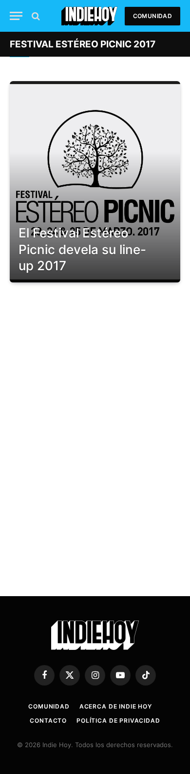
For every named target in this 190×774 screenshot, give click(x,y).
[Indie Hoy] (89, 16)
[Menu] (16, 16)
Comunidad (152, 16)
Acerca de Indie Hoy (115, 706)
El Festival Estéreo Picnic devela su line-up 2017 (82, 249)
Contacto (48, 720)
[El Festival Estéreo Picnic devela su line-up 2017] (95, 181)
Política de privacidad (118, 720)
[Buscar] (35, 16)
